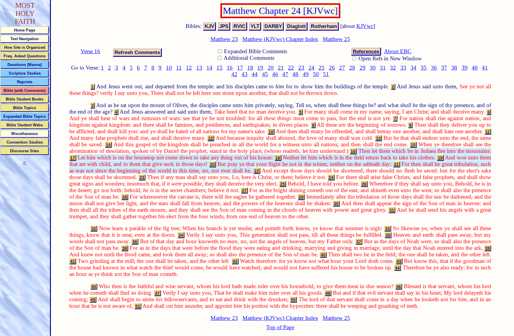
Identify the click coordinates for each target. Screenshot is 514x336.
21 (281, 68)
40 (475, 68)
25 (322, 68)
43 (244, 74)
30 (373, 68)
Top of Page (280, 327)
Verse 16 (90, 51)
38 (454, 68)
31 (383, 68)
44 (255, 74)
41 (485, 68)
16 (230, 68)
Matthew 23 (224, 39)
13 (199, 68)
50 (316, 74)
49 (306, 74)
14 (209, 68)
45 (265, 74)
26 (332, 68)
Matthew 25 (336, 39)
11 (179, 68)
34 (413, 68)
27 (342, 68)
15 (219, 68)
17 (240, 68)
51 (326, 74)
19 (260, 68)
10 (169, 68)
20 (271, 68)
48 (295, 74)
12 (189, 68)
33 (403, 68)
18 (250, 68)
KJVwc (364, 26)
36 (434, 68)
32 (393, 68)
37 (444, 68)
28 (352, 68)
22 (291, 68)
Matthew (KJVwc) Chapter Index (280, 39)
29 (363, 68)
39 (465, 68)
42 (234, 74)
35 (424, 68)
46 (275, 74)
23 (301, 68)
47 (285, 74)
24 (311, 68)
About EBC (397, 51)
